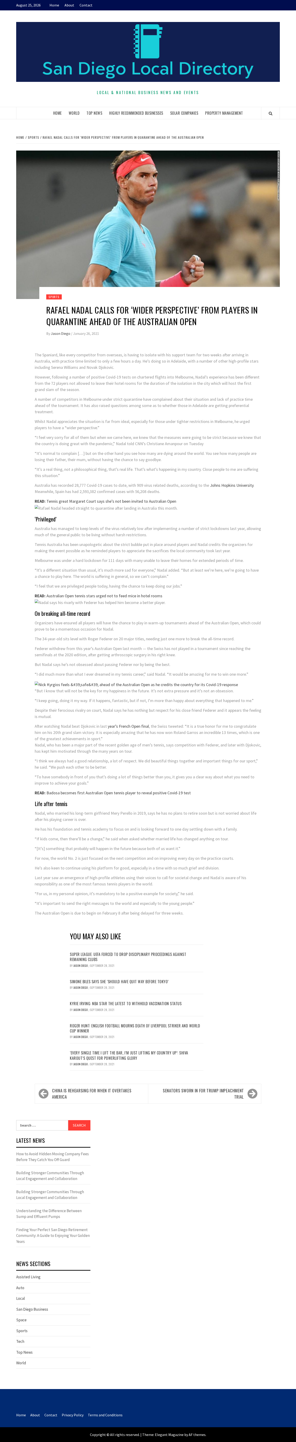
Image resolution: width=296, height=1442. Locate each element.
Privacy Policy (72, 1415)
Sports (54, 297)
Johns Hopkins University (231, 485)
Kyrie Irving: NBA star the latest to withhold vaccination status (126, 1003)
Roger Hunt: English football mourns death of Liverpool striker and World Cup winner (135, 1028)
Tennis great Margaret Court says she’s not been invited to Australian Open (105, 501)
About (69, 5)
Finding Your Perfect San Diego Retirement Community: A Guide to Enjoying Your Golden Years (53, 1235)
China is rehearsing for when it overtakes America (91, 1094)
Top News (94, 113)
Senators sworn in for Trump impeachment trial (203, 1094)
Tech (20, 1341)
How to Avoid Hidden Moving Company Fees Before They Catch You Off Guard (52, 1156)
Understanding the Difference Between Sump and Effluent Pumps (49, 1213)
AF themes (197, 1434)
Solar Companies (184, 113)
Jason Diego (61, 333)
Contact (86, 5)
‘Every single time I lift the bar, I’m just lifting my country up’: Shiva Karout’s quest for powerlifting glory (129, 1055)
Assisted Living (28, 1276)
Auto (20, 1287)
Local (20, 1298)
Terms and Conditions (105, 1415)
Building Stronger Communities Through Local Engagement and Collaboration (50, 1175)
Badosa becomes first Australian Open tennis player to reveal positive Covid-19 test (113, 792)
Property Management (224, 113)
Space (21, 1319)
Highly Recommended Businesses (136, 113)
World (74, 113)
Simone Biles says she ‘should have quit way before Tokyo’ (119, 981)
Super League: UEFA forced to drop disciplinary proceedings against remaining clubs (128, 957)
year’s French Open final (128, 726)
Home (54, 5)
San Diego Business (32, 1309)
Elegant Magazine (169, 1434)
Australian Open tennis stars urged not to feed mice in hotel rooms (98, 595)
